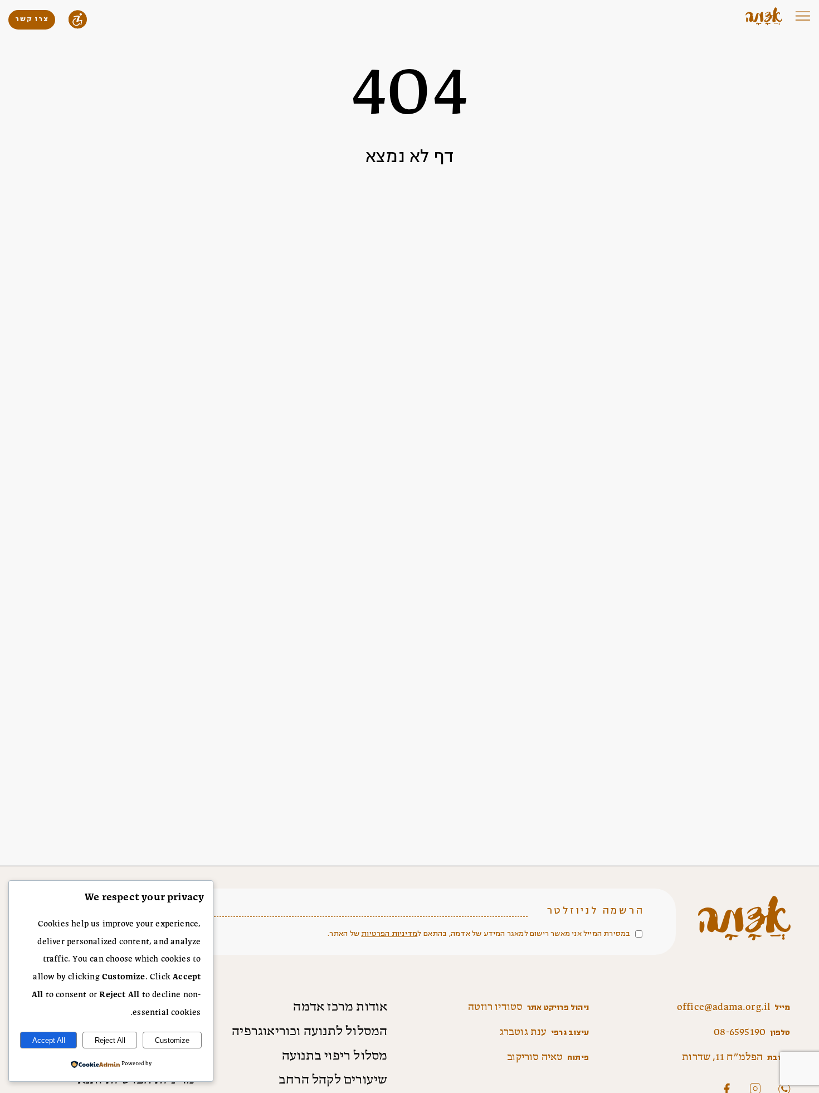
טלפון (780, 1032)
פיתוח (578, 1057)
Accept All (48, 1040)
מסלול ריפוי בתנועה (335, 1056)
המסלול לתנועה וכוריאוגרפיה (309, 1032)
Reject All (110, 1040)
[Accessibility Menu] (77, 19)
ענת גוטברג (523, 1032)
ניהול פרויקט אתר (558, 1007)
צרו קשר (31, 19)
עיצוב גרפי (570, 1032)
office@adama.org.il (724, 1007)
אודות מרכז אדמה (340, 1007)
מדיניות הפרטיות (389, 933)
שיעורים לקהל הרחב (333, 1080)
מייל (782, 1007)
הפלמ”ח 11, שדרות (722, 1057)
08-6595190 (740, 1032)
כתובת (779, 1057)
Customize (172, 1040)
